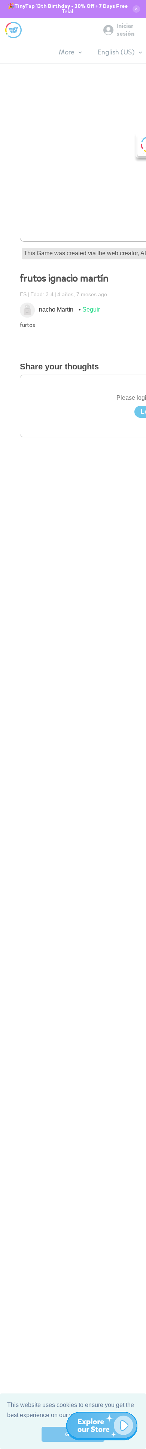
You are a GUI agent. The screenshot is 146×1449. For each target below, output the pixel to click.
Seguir (91, 309)
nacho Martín (56, 309)
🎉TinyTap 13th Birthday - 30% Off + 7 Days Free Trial (68, 9)
